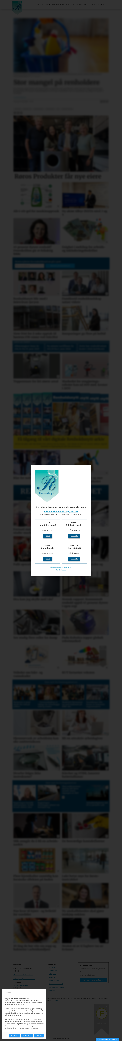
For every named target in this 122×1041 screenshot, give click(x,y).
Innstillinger (14, 1035)
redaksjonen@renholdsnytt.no (24, 979)
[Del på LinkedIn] (104, 101)
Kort (48, 536)
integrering (39, 109)
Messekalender (54, 980)
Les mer (55, 1001)
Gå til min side (61, 570)
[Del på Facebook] (101, 101)
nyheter (17, 109)
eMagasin (103, 4)
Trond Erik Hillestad (20, 985)
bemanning (50, 109)
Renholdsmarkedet (58, 4)
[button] (16, 693)
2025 (58, 109)
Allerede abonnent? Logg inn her (61, 511)
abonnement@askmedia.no (23, 975)
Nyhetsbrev (95, 4)
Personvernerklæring (56, 987)
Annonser (79, 4)
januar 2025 (27, 109)
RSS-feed (52, 990)
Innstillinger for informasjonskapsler (107, 1039)
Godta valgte (27, 1035)
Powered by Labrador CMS (61, 1038)
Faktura (74, 536)
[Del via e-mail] (107, 101)
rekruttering (67, 109)
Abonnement (70, 4)
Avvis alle (39, 1035)
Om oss (86, 4)
